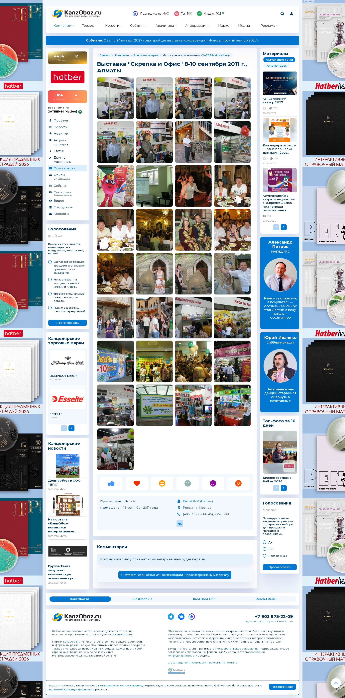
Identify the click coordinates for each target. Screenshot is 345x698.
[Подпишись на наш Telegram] (171, 616)
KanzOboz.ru (123, 634)
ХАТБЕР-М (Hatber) (215, 55)
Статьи (59, 151)
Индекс (212, 13)
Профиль (61, 120)
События (137, 26)
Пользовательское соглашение (237, 648)
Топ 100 (186, 13)
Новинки (61, 133)
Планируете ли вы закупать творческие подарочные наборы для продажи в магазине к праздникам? (278, 526)
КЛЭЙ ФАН (56, 236)
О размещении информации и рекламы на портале (202, 662)
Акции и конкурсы (61, 142)
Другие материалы (62, 160)
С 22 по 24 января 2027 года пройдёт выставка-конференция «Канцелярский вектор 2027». (172, 40)
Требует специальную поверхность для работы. (69, 297)
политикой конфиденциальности (71, 689)
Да (270, 542)
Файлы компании (62, 177)
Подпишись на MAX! (154, 13)
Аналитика (165, 26)
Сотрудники (63, 207)
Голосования (62, 229)
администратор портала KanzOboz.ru (269, 621)
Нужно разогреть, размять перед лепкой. (70, 309)
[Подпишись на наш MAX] (191, 616)
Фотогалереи (64, 168)
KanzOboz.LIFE (204, 599)
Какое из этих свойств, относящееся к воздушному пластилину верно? (66, 249)
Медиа (244, 26)
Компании (62, 26)
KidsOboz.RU (142, 599)
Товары (88, 26)
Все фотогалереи (146, 55)
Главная (104, 55)
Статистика (63, 193)
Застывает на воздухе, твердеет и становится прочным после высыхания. (70, 267)
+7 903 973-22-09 (274, 616)
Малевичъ (270, 510)
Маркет (224, 26)
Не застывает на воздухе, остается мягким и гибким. (66, 283)
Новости (112, 26)
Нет (271, 549)
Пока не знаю (277, 555)
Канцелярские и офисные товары (82, 16)
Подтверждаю (282, 687)
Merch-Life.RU (266, 599)
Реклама (268, 26)
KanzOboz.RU (80, 599)
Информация (196, 26)
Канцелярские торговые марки (66, 340)
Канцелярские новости (64, 446)
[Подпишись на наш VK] (181, 616)
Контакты (61, 214)
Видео (59, 200)
